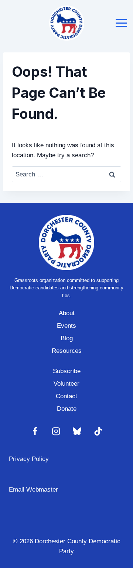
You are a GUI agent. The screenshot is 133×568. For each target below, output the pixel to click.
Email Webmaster (33, 489)
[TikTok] (98, 431)
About (67, 313)
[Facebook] (35, 431)
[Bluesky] (77, 431)
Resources (67, 350)
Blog (67, 338)
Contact (66, 396)
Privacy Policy (29, 458)
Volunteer (66, 383)
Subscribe (67, 371)
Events (66, 325)
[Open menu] (121, 23)
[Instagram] (56, 431)
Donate (66, 408)
